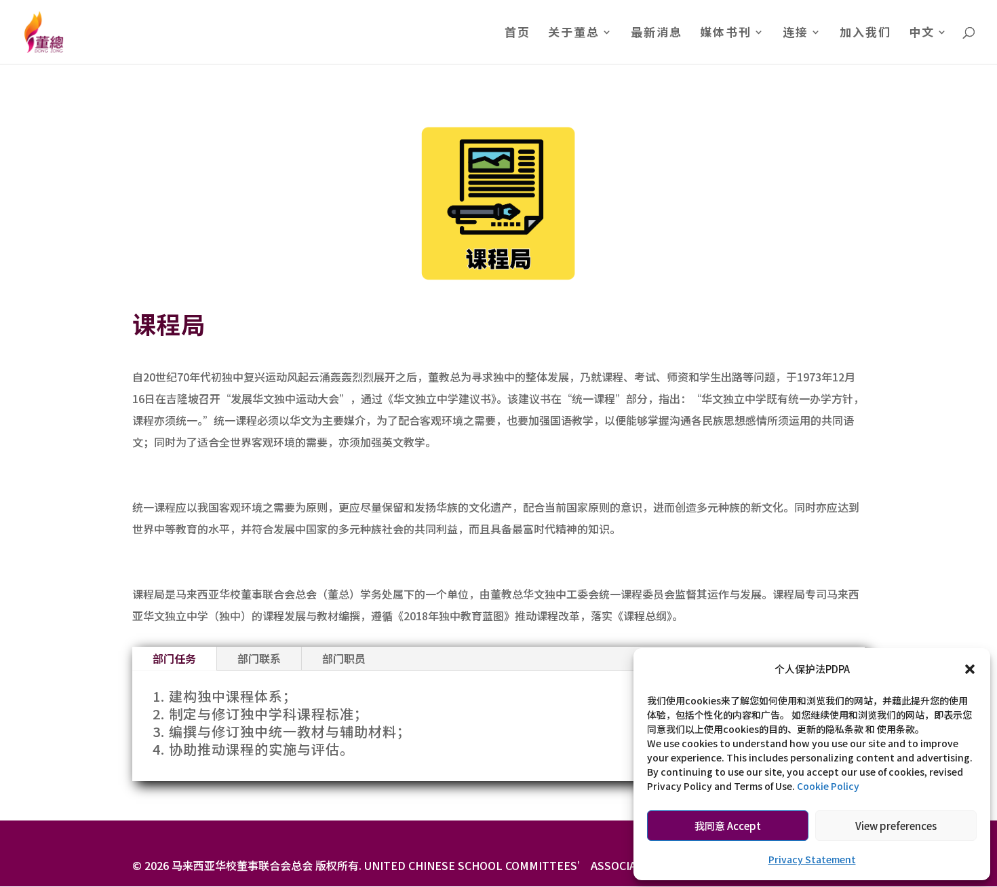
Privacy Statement (812, 859)
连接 (795, 33)
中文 (922, 33)
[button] (970, 669)
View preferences (896, 825)
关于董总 (574, 33)
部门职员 (344, 658)
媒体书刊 (725, 33)
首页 (517, 33)
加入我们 (865, 33)
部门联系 (259, 658)
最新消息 (656, 33)
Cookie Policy (828, 786)
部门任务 (174, 658)
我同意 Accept (728, 825)
